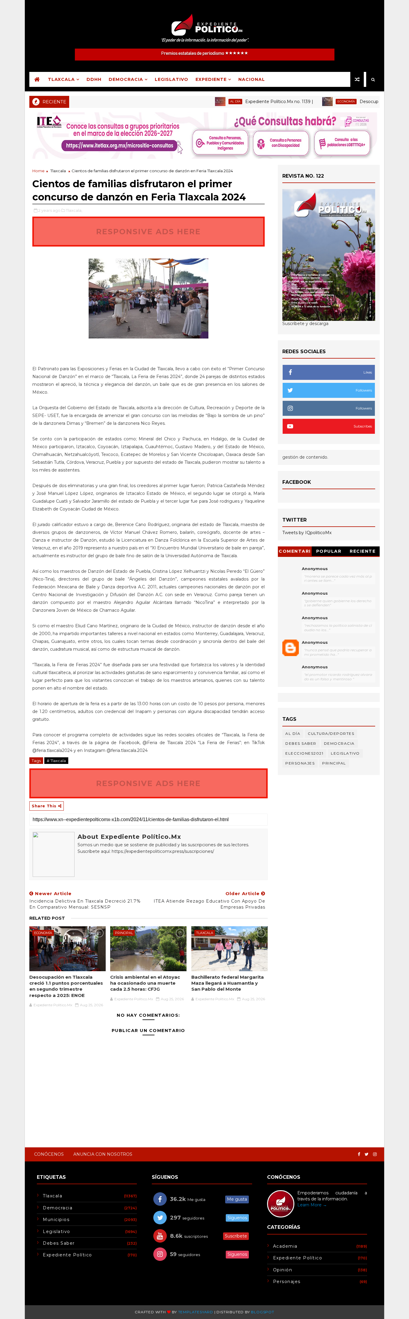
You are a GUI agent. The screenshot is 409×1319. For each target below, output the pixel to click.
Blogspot (262, 1312)
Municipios (56, 1219)
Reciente (362, 551)
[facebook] (359, 1154)
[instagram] (375, 1154)
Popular (329, 551)
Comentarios (295, 552)
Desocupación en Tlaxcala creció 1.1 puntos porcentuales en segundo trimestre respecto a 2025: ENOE (66, 986)
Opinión (283, 1270)
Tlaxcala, (74, 210)
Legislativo (171, 79)
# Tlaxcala (56, 760)
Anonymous (315, 568)
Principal (124, 933)
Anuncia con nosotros (102, 1154)
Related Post (47, 918)
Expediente (211, 79)
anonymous (315, 642)
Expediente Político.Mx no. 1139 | (256, 101)
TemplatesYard (195, 1312)
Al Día (212, 101)
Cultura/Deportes (331, 733)
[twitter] (366, 1154)
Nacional (251, 79)
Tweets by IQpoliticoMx (306, 532)
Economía (322, 101)
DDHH (94, 79)
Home (38, 170)
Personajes (300, 763)
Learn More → (312, 1205)
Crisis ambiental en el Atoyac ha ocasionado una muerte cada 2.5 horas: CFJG (145, 983)
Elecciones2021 (304, 753)
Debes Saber (300, 743)
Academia (285, 1246)
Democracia (126, 79)
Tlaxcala (61, 79)
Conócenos (49, 1154)
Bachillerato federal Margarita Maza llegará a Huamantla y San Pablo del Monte (227, 983)
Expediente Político (67, 1255)
